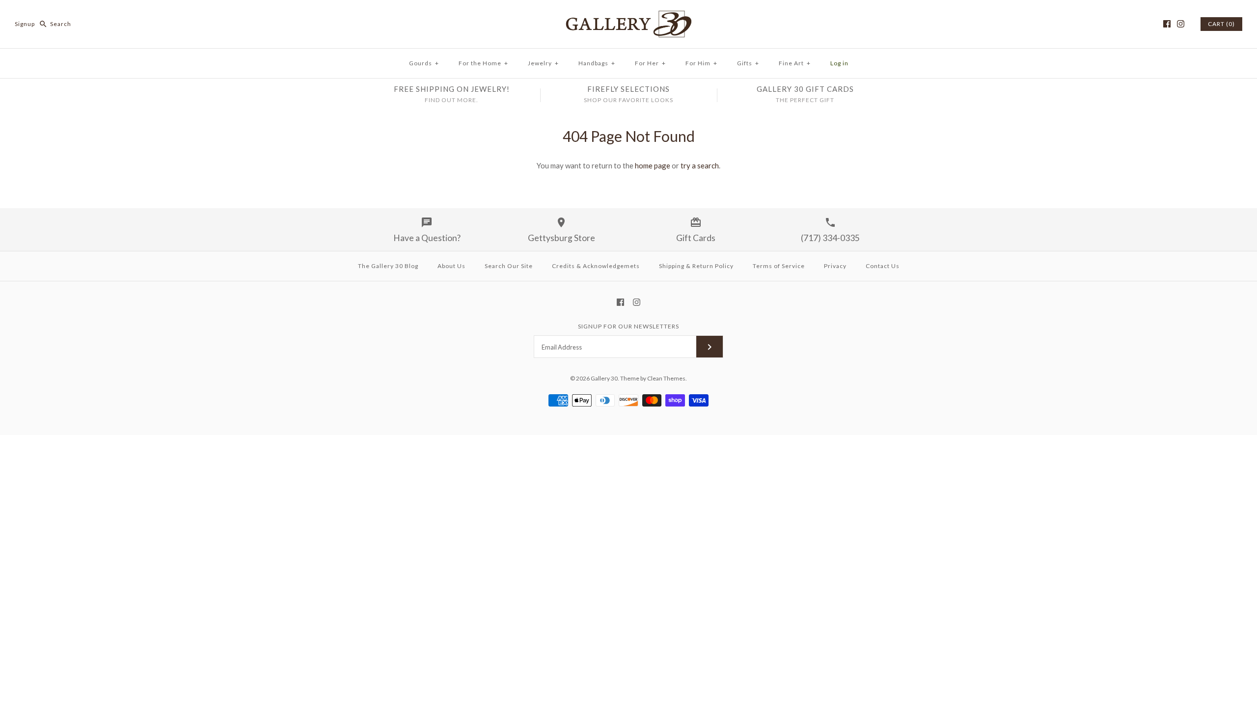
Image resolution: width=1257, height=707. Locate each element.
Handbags (596, 63)
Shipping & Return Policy (696, 266)
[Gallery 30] (628, 15)
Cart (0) (1221, 23)
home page (652, 165)
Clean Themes (666, 378)
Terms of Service (779, 266)
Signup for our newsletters (628, 326)
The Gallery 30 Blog (388, 266)
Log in (839, 63)
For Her (650, 63)
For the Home (483, 63)
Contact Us (883, 266)
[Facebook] (1167, 23)
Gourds (424, 63)
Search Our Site (509, 266)
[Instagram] (1180, 23)
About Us (451, 266)
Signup (25, 23)
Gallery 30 (604, 378)
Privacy (835, 266)
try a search (700, 165)
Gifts (748, 63)
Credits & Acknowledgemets (596, 266)
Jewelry (543, 63)
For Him (701, 63)
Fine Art (795, 63)
